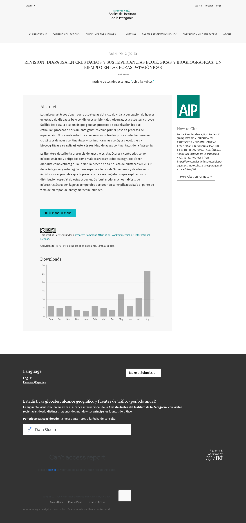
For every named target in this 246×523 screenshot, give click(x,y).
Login (219, 5)
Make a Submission (143, 373)
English (31, 5)
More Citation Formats (195, 176)
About (227, 34)
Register (209, 5)
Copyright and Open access (200, 34)
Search (198, 5)
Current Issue (38, 34)
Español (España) (34, 382)
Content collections (66, 34)
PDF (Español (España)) (58, 213)
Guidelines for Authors (101, 34)
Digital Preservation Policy (159, 34)
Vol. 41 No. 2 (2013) (123, 54)
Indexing (130, 34)
